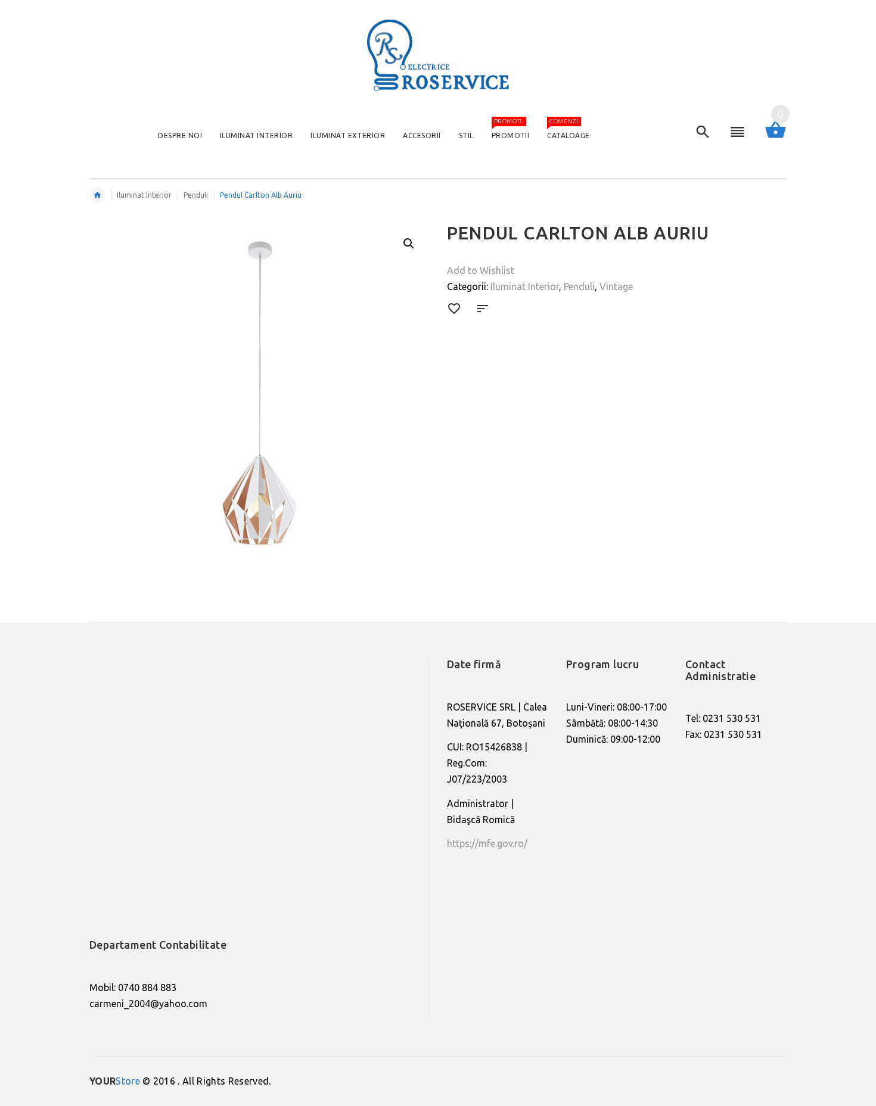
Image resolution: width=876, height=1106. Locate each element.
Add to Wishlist (480, 270)
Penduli (579, 286)
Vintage (616, 286)
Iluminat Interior (524, 286)
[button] (409, 243)
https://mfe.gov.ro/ (487, 843)
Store (114, 1081)
